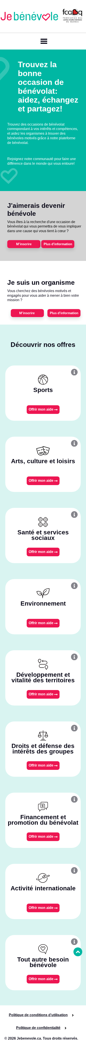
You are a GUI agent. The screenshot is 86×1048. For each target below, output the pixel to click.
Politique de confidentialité (38, 1028)
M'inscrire (24, 244)
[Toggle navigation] (43, 41)
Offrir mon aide (41, 409)
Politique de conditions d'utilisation (38, 1015)
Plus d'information (58, 244)
